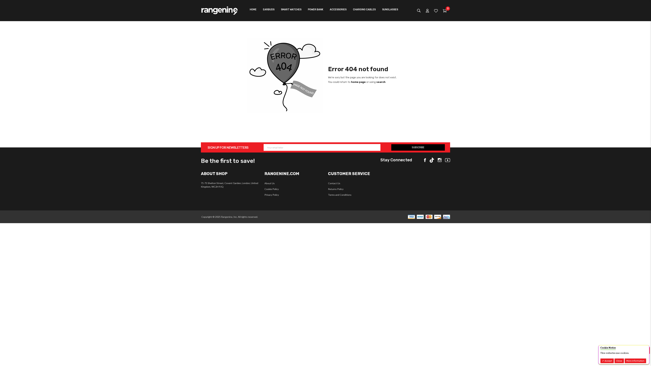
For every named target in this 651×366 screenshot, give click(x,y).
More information (635, 361)
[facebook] (425, 160)
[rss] (440, 160)
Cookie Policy (271, 189)
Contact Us (334, 183)
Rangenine (226, 216)
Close (619, 361)
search (381, 82)
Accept (608, 361)
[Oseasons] (219, 11)
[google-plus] (447, 160)
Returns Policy (335, 189)
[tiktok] (431, 160)
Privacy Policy (271, 194)
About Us (269, 183)
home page (358, 82)
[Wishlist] (436, 11)
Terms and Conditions (339, 194)
